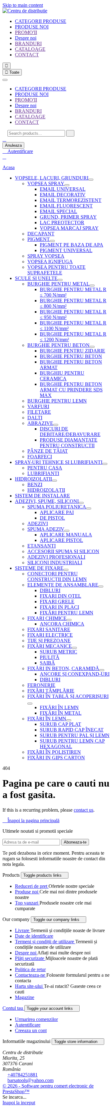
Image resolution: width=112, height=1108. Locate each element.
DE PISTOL (52, 518)
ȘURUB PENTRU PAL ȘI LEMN (75, 735)
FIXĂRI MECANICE (49, 646)
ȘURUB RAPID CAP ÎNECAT (72, 729)
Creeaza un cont (31, 1030)
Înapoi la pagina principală (30, 820)
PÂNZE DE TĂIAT (47, 451)
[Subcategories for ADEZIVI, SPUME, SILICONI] (81, 503)
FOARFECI (39, 456)
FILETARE (39, 412)
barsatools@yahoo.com (30, 1080)
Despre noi (25, 38)
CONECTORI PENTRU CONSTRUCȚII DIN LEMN (57, 576)
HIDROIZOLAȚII (46, 490)
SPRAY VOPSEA (45, 256)
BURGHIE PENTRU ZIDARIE (72, 350)
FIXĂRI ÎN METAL (61, 713)
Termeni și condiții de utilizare (45, 941)
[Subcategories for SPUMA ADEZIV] (66, 531)
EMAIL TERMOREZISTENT (70, 200)
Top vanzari (27, 902)
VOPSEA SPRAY (45, 183)
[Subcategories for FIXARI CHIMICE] (69, 620)
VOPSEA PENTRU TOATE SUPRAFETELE (56, 269)
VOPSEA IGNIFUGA (50, 261)
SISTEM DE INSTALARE (42, 495)
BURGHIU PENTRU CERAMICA (62, 375)
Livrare (22, 930)
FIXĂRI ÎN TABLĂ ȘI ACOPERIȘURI (68, 696)
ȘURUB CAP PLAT (60, 724)
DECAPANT (40, 233)
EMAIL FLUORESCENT (66, 205)
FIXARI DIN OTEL (60, 596)
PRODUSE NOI (32, 26)
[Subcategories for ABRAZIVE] (55, 425)
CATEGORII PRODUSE (40, 21)
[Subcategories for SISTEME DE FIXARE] (65, 570)
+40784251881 (22, 1074)
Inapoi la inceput (18, 1102)
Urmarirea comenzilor (36, 1019)
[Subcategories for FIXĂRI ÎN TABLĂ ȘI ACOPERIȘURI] (29, 703)
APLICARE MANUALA (66, 534)
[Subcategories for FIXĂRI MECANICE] (74, 648)
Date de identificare (34, 936)
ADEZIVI (37, 523)
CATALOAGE (30, 49)
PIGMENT (38, 239)
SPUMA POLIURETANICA (56, 506)
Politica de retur (30, 969)
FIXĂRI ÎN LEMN (59, 707)
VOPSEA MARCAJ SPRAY (69, 228)
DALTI (34, 417)
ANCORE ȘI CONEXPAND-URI (75, 674)
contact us (83, 810)
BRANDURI (28, 43)
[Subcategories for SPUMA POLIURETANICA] (88, 508)
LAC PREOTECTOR (62, 222)
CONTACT (27, 54)
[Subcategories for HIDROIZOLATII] (54, 481)
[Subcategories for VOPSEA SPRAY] (66, 185)
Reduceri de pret (32, 886)
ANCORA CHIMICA (62, 623)
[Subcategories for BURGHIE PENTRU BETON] (92, 347)
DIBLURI (50, 590)
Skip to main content (22, 5)
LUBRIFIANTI (43, 473)
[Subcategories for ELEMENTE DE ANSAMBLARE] (100, 586)
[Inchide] (4, 80)
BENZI (34, 484)
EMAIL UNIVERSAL (63, 189)
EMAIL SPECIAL (58, 211)
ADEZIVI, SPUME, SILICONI (47, 501)
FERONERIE (41, 685)
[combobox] (36, 133)
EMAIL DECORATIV (63, 194)
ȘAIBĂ (47, 662)
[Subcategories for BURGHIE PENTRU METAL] (92, 285)
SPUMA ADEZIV (45, 529)
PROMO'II (26, 32)
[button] (4, 139)
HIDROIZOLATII (33, 479)
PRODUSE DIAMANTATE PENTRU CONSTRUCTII (68, 442)
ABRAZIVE (40, 423)
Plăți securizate (30, 958)
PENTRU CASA (44, 467)
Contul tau (13, 1008)
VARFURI (38, 406)
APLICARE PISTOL (61, 540)
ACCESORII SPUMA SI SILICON (63, 551)
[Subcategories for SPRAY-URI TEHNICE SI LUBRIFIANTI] (104, 464)
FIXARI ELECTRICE (50, 635)
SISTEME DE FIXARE (39, 568)
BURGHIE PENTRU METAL (58, 283)
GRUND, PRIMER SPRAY (68, 217)
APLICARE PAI (57, 512)
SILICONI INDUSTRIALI (54, 562)
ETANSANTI (41, 545)
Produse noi (27, 891)
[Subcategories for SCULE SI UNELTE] (60, 280)
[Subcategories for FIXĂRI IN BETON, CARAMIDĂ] (101, 670)
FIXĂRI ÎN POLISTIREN (54, 752)
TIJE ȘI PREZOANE (49, 640)
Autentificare (27, 1024)
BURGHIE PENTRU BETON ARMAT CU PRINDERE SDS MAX (71, 390)
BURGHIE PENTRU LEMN (57, 401)
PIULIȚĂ (49, 657)
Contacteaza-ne (30, 975)
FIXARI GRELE (57, 601)
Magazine (24, 997)
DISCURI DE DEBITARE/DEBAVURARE (70, 431)
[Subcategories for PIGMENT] (52, 241)
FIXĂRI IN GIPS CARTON (56, 757)
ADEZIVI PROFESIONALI (56, 557)
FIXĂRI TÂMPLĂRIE (50, 690)
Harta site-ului (29, 986)
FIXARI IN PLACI (59, 607)
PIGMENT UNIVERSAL (66, 250)
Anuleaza (13, 145)
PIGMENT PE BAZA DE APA (71, 244)
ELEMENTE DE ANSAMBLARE (62, 584)
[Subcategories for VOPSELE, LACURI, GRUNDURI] (90, 180)
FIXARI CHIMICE (47, 618)
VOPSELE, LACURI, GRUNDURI (51, 178)
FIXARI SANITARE (48, 629)
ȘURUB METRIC (58, 651)
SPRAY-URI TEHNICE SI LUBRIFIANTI (58, 462)
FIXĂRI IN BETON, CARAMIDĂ (63, 668)
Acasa (8, 167)
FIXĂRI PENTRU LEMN (66, 612)
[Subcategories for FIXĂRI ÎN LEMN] (68, 720)
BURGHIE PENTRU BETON (58, 345)
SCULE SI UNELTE (36, 278)
